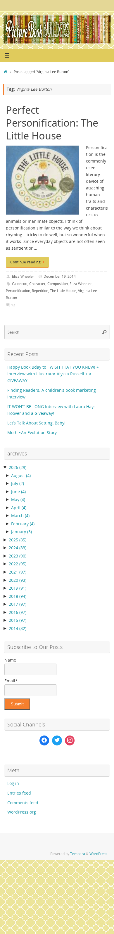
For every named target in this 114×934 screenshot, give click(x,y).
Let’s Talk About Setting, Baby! (36, 423)
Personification (18, 290)
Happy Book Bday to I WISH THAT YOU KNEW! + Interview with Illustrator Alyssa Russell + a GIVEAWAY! (53, 374)
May (18, 499)
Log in (13, 783)
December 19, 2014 (60, 276)
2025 (17, 540)
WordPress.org (21, 812)
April (18, 507)
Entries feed (19, 793)
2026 (17, 467)
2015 (17, 620)
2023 (17, 556)
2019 (17, 588)
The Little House (63, 290)
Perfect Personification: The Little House (52, 122)
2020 (17, 580)
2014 (17, 628)
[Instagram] (69, 740)
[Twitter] (57, 740)
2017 (17, 604)
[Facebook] (44, 740)
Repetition (40, 290)
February (22, 523)
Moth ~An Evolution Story (32, 432)
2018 (17, 596)
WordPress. (98, 853)
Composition (57, 283)
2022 (17, 564)
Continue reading (25, 262)
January (21, 531)
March (20, 515)
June (18, 491)
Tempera (77, 853)
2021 (17, 572)
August (21, 475)
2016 (17, 612)
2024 (17, 547)
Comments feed (22, 802)
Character (37, 283)
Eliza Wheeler (23, 276)
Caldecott (19, 283)
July (17, 483)
